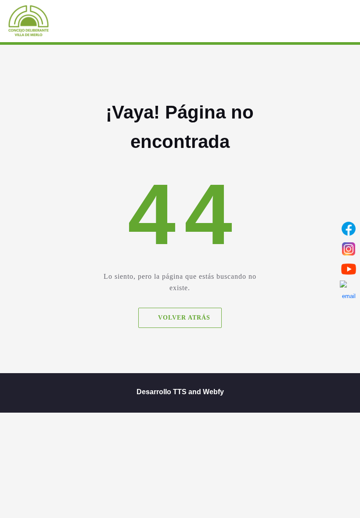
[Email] (348, 289)
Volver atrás (184, 317)
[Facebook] (348, 228)
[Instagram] (348, 249)
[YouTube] (348, 269)
